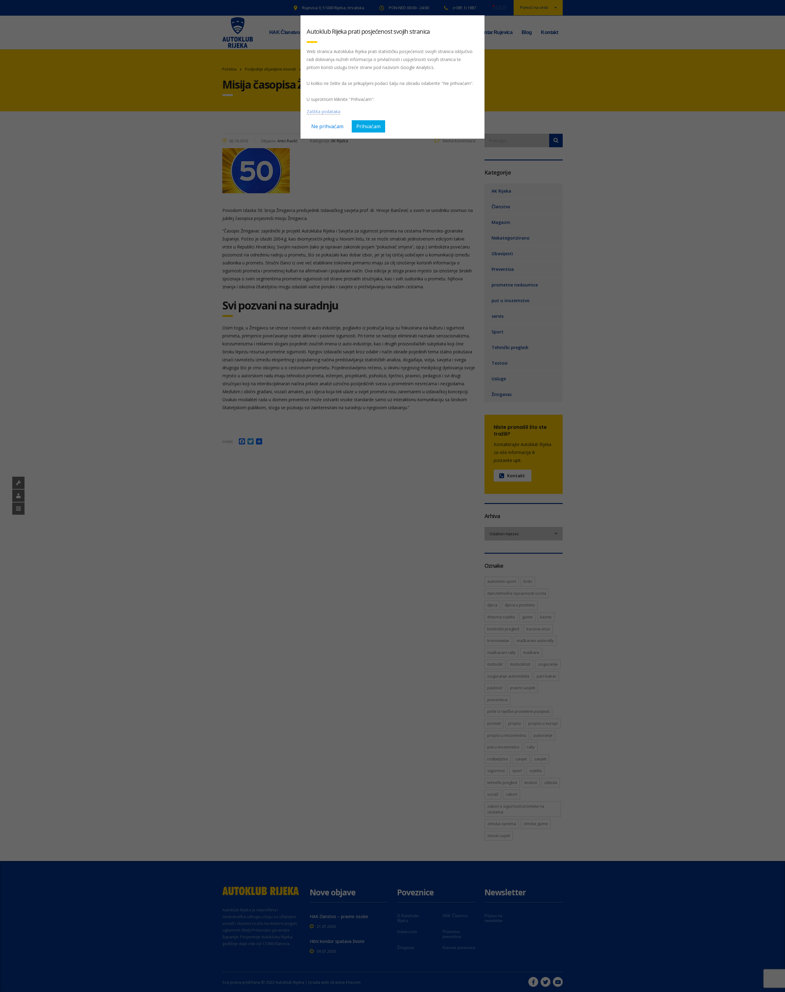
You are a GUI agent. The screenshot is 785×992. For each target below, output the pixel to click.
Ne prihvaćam (327, 126)
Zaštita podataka (323, 111)
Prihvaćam (368, 126)
